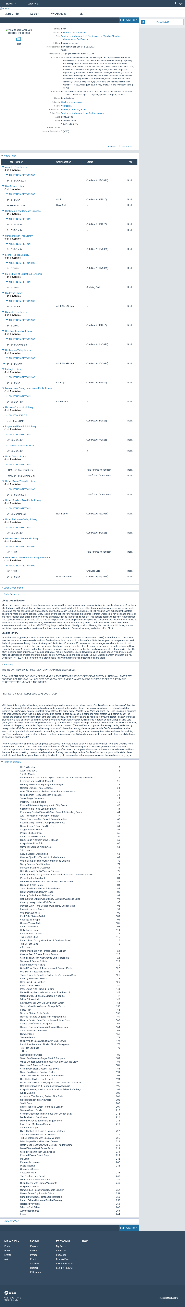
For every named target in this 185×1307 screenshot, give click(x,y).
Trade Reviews (11, 594)
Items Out (61, 1250)
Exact (33, 1259)
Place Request (163, 22)
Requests (61, 1255)
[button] (4, 363)
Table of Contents (13, 762)
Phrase (33, 1255)
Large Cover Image (13, 587)
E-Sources (35, 1272)
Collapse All (127, 146)
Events (7, 1255)
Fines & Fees (63, 1259)
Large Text (33, 3)
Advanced (35, 1263)
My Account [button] (59, 13)
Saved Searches (64, 1263)
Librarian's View (11, 1221)
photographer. (73, 109)
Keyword (34, 1246)
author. (73, 32)
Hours (7, 1250)
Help (85, 1240)
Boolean (34, 1268)
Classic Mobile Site (168, 1298)
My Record (61, 1246)
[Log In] (176, 3)
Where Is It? (10, 155)
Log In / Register (64, 1268)
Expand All (112, 146)
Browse (34, 1250)
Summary (8, 664)
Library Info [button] (12, 13)
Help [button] (80, 13)
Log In (180, 3)
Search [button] (35, 13)
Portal (7, 1246)
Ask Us (8, 1259)
